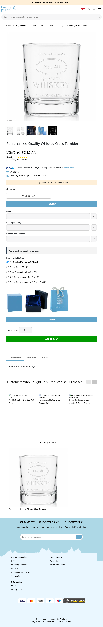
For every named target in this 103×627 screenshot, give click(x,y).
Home (8, 25)
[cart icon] (93, 9)
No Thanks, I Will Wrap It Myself (24, 262)
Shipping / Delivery (19, 564)
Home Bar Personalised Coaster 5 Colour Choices (79, 401)
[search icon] (99, 17)
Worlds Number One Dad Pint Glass (21, 401)
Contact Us (15, 576)
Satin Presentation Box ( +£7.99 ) (24, 272)
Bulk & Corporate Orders (21, 572)
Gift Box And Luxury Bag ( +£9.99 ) (25, 277)
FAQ (13, 561)
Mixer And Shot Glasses (39, 25)
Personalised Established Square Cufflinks (49, 401)
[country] (83, 9)
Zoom (10, 120)
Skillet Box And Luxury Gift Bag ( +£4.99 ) (28, 282)
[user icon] (88, 9)
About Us (54, 561)
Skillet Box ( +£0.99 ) (19, 267)
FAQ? (45, 357)
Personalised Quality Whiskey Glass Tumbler (27, 509)
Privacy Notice (17, 589)
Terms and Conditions (59, 564)
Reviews (31, 357)
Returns (14, 568)
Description (15, 357)
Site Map (15, 586)
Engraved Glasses (22, 25)
